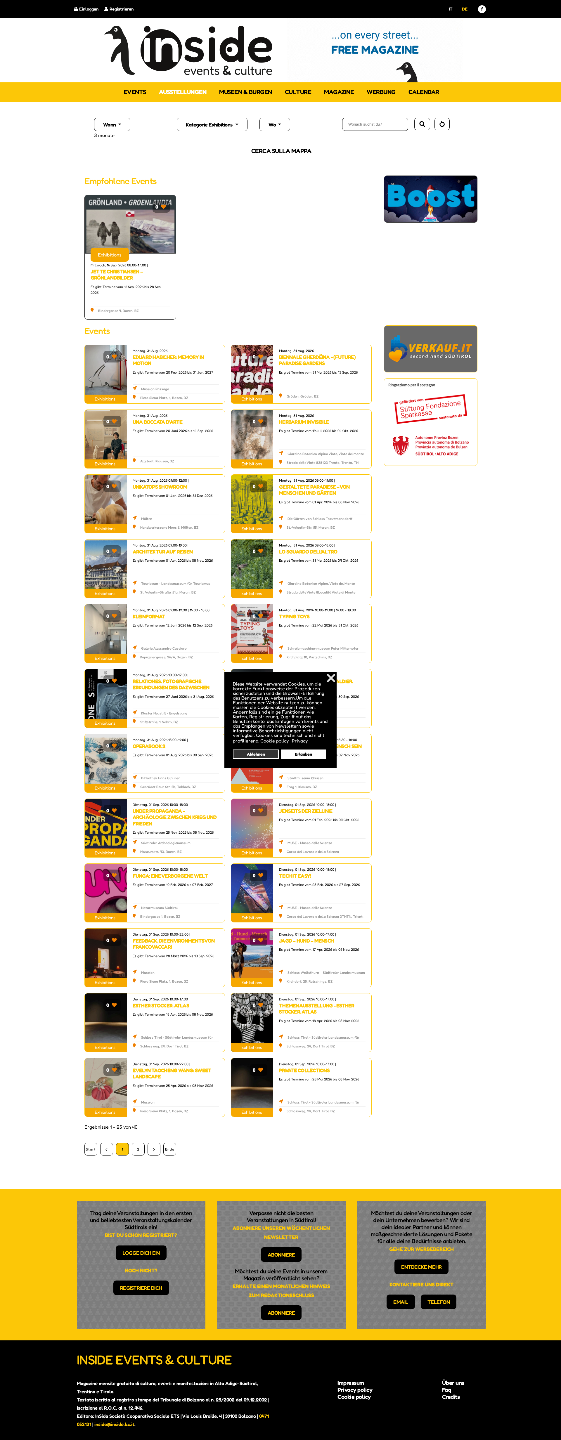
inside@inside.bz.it (114, 1424)
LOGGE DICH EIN (141, 1253)
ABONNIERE (281, 1254)
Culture (298, 92)
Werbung (381, 92)
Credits (451, 1396)
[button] (217, 124)
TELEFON (438, 1302)
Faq (446, 1389)
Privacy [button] (300, 741)
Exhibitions (110, 255)
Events (135, 92)
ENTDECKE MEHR (421, 1267)
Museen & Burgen (245, 92)
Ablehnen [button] (256, 754)
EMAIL (400, 1302)
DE (464, 9)
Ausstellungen (183, 92)
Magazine (339, 92)
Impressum (350, 1382)
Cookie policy (354, 1396)
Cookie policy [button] (274, 741)
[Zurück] (106, 1149)
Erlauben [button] (303, 754)
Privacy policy (354, 1389)
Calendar (423, 92)
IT (450, 9)
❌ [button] (331, 678)
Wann (110, 124)
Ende (169, 1149)
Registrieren (122, 9)
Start (91, 1149)
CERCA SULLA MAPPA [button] (281, 151)
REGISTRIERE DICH (141, 1288)
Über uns (453, 1382)
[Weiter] (154, 1149)
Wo (273, 124)
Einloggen (88, 9)
